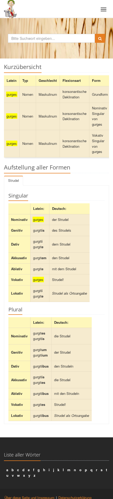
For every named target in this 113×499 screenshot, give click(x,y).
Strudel (13, 180)
